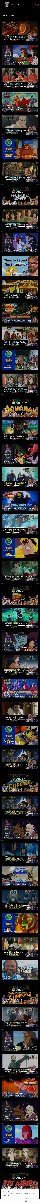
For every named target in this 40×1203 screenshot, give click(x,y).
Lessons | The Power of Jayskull (17, 884)
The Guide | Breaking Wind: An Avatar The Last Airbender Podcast (18, 625)
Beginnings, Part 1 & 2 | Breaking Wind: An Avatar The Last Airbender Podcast (19, 672)
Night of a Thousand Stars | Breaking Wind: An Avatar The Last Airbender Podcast (15, 530)
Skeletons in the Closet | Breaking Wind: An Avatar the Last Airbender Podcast (19, 1071)
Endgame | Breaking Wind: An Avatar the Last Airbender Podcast (17, 1024)
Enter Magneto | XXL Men (14, 1142)
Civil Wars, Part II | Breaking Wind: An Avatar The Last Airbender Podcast (18, 766)
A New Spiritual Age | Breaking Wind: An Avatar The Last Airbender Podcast (19, 578)
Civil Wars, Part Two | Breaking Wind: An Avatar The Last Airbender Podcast (19, 813)
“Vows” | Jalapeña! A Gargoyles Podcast (19, 250)
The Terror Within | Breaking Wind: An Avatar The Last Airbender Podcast (18, 38)
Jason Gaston (14, 4)
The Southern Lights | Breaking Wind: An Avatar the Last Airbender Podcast (19, 906)
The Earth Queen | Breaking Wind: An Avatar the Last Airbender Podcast (18, 296)
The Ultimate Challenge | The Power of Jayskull (13, 1094)
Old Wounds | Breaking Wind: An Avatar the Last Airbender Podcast (17, 132)
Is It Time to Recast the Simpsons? (17, 274)
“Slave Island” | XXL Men (13, 368)
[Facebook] (34, 4)
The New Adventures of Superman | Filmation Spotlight (16, 1000)
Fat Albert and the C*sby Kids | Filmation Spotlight (14, 1188)
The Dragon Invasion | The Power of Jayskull (13, 695)
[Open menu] (2, 4)
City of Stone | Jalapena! (13, 62)
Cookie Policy (6, 1195)
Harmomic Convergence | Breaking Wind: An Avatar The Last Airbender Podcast (20, 484)
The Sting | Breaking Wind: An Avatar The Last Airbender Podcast (18, 719)
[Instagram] (38, 4)
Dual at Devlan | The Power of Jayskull (19, 321)
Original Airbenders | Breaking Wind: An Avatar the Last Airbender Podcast (19, 85)
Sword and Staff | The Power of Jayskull (20, 508)
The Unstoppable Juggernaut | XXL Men (20, 156)
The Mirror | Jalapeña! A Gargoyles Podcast (12, 836)
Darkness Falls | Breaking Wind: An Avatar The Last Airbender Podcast (18, 437)
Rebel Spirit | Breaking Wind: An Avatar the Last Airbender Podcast (17, 953)
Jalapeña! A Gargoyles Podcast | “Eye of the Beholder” (16, 460)
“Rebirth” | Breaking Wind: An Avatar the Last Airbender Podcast (17, 343)
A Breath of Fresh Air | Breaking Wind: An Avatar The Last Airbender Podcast (19, 390)
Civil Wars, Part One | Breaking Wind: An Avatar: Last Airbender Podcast (18, 859)
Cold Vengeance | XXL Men (14, 555)
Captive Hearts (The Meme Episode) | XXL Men (14, 742)
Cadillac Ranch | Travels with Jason (18, 978)
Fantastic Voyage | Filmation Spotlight (19, 203)
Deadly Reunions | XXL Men (14, 931)
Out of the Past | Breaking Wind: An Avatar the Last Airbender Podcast (18, 1165)
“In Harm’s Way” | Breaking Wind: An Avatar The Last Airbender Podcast (18, 226)
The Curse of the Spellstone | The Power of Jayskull (15, 108)
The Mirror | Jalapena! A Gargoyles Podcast (12, 1118)
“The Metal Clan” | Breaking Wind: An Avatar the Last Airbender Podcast (18, 179)
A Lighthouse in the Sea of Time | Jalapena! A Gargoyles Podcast (16, 1047)
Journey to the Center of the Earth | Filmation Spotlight (15, 601)
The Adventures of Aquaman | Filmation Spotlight (15, 413)
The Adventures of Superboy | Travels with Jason (15, 789)
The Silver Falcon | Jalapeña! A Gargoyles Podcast (15, 648)
